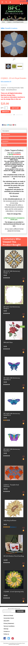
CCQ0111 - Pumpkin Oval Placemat (11, 485)
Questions (5, 141)
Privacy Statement (9, 623)
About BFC (6, 621)
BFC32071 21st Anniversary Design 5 (12, 307)
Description (5, 131)
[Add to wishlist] (23, 279)
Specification (6, 134)
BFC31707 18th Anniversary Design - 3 (12, 272)
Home (3, 22)
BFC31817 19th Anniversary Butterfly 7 (12, 450)
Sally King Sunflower (10, 520)
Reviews (4, 145)
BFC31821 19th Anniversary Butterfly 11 (12, 379)
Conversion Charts (9, 618)
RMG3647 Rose (8, 342)
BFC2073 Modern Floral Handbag (14, 556)
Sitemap (6, 629)
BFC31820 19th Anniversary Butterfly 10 (12, 414)
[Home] (14, 10)
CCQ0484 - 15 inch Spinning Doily (14, 592)
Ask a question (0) (6, 81)
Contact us (7, 631)
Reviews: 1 (13, 527)
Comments (5, 138)
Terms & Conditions (9, 626)
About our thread (8, 615)
